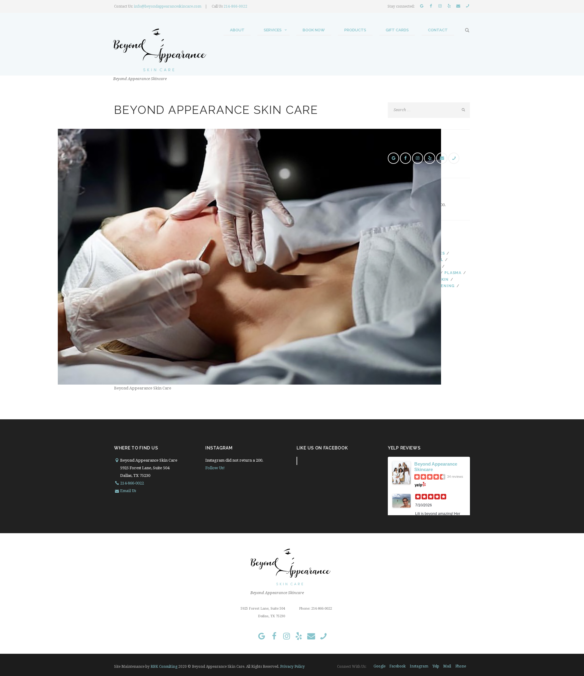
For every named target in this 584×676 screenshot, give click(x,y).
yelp (436, 666)
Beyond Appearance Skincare (435, 466)
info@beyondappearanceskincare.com (167, 6)
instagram (419, 666)
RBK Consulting (164, 666)
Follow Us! (215, 468)
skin (444, 279)
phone (460, 666)
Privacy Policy (292, 666)
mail (447, 666)
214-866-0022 (235, 6)
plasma (452, 273)
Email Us (128, 490)
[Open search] (467, 30)
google (379, 666)
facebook (397, 666)
